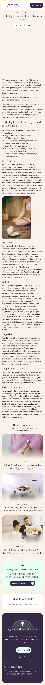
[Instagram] (20, 657)
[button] (3, 5)
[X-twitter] (24, 657)
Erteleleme (22, 311)
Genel (22, 19)
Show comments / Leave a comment (22, 605)
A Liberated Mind (20, 97)
